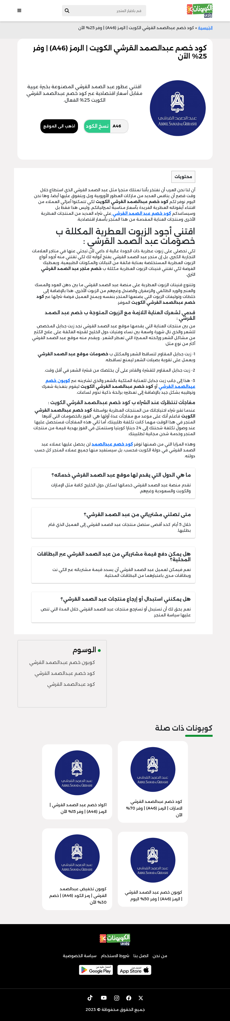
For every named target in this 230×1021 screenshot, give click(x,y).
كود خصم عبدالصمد (112, 444)
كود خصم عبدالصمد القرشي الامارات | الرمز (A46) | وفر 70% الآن (154, 808)
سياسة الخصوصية (79, 955)
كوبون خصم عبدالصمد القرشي (62, 662)
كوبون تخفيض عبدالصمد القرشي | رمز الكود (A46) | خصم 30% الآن (78, 895)
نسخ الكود (97, 126)
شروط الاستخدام (115, 955)
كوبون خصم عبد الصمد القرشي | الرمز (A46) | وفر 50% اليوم (153, 895)
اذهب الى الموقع (59, 126)
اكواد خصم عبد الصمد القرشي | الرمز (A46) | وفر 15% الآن (78, 808)
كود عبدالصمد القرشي (71, 684)
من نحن (160, 955)
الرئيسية (205, 27)
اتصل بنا (141, 955)
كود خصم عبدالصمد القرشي (64, 673)
